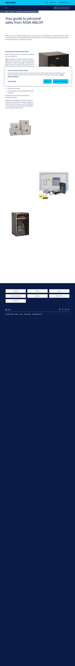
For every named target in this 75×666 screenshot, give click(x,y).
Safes (6, 59)
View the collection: (43, 240)
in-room (13, 199)
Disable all (47, 81)
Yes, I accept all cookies (60, 81)
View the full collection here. (13, 209)
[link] (46, 2)
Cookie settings (12, 81)
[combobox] (62, 7)
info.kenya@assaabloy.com (39, 285)
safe (65, 142)
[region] (38, 76)
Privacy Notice (14, 76)
